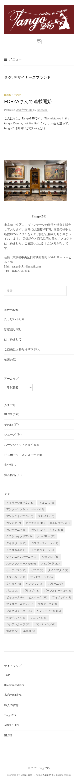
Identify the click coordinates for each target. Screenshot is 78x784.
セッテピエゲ (16, 570)
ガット (38, 529)
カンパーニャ (16, 529)
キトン (56, 529)
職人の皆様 (11, 705)
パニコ (12, 590)
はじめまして (13, 339)
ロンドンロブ (45, 624)
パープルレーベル (57, 590)
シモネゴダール (42, 550)
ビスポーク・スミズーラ (20, 455)
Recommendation (14, 685)
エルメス (46, 516)
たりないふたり (14, 319)
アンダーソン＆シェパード (25, 509)
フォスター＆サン (19, 604)
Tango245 (10, 715)
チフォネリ (15, 577)
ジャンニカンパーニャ (21, 556)
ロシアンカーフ (18, 624)
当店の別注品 (13, 695)
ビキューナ (15, 597)
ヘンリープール (49, 611)
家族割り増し (13, 329)
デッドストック (41, 577)
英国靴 (29, 631)
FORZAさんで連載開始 (28, 101)
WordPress (26, 775)
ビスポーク (37, 597)
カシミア (13, 523)
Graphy (47, 775)
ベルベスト (15, 617)
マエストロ (38, 617)
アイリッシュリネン (20, 502)
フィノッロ (61, 597)
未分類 (8, 465)
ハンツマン (34, 583)
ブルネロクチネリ (19, 611)
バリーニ (55, 583)
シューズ (10, 434)
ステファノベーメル (21, 563)
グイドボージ (16, 543)
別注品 (12, 631)
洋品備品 (10, 475)
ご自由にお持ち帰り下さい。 (23, 349)
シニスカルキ (16, 550)
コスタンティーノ (44, 543)
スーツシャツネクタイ (18, 445)
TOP (7, 675)
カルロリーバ (59, 523)
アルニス (46, 502)
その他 (17, 94)
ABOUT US (11, 725)
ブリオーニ (47, 604)
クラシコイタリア (19, 536)
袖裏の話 (10, 359)
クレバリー (46, 536)
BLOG (7, 94)
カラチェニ (35, 523)
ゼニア (37, 570)
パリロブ (31, 590)
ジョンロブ (50, 556)
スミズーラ (50, 563)
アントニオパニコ (19, 516)
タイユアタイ (58, 570)
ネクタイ (13, 583)
